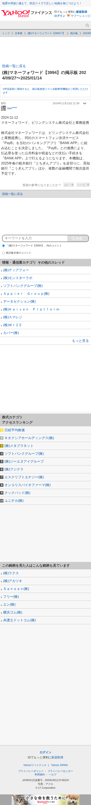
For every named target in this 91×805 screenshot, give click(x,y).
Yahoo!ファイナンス (35, 765)
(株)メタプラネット (19, 446)
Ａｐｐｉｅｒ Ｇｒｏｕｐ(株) (26, 293)
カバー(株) (11, 333)
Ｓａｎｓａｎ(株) (16, 589)
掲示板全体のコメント (18, 252)
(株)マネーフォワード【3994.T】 (46, 33)
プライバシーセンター (60, 771)
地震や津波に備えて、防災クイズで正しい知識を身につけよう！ (42, 3)
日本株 (18, 33)
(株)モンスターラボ (17, 278)
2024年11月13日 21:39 (66, 103)
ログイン (59, 15)
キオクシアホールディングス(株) (29, 438)
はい (68, 184)
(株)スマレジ (12, 317)
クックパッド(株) (17, 493)
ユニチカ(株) (13, 500)
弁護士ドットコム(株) (19, 620)
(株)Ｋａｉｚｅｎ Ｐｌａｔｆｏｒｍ (31, 309)
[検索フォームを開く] (87, 25)
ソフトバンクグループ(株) (23, 286)
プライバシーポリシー (31, 771)
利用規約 (40, 774)
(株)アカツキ (12, 581)
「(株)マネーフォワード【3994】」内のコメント (34, 245)
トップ (6, 33)
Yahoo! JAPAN (59, 765)
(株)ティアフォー (16, 270)
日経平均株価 (14, 430)
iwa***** (12, 108)
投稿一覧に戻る (14, 66)
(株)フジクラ (13, 469)
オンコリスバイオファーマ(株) (27, 485)
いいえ (83, 184)
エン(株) (9, 604)
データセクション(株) (19, 301)
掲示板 (74, 33)
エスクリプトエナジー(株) (24, 477)
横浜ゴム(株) (12, 612)
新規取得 (81, 11)
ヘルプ (53, 774)
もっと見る (80, 340)
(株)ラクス (11, 573)
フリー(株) (11, 596)
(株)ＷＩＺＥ (12, 325)
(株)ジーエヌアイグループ (24, 461)
